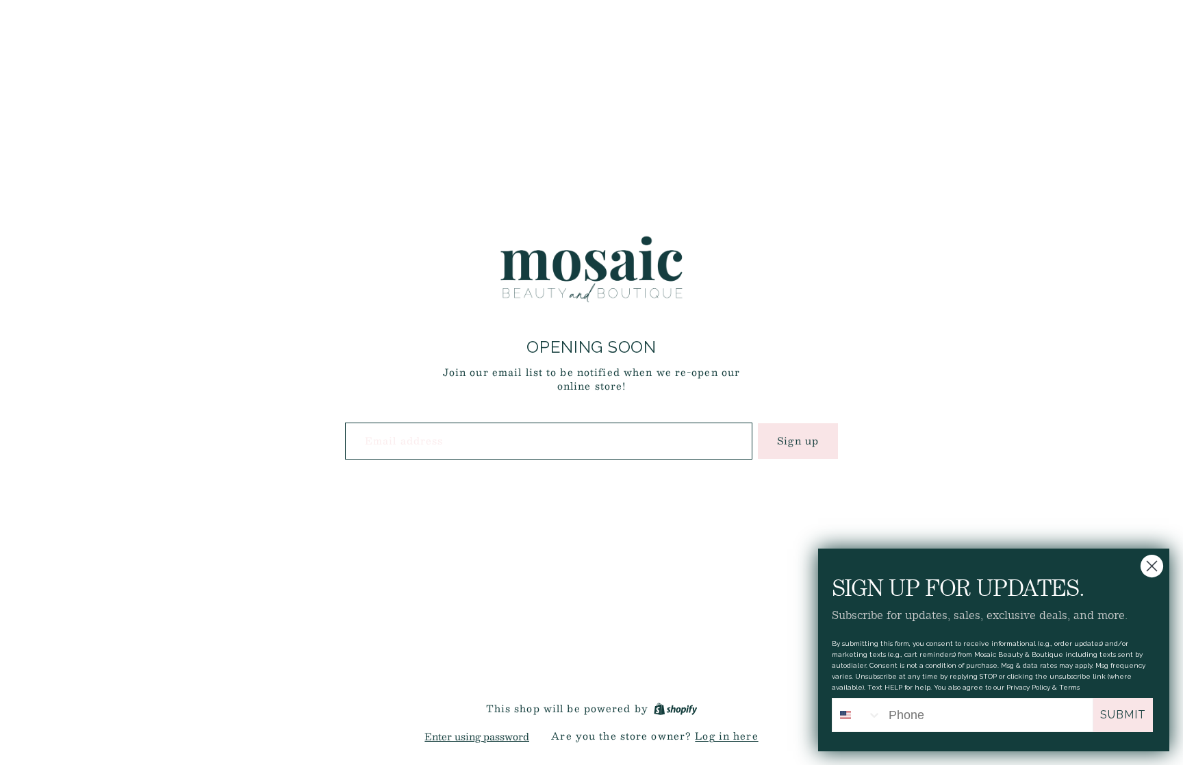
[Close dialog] (1152, 566)
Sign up (798, 440)
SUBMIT (1123, 714)
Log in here (726, 735)
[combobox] (857, 715)
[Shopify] (675, 709)
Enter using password (476, 736)
